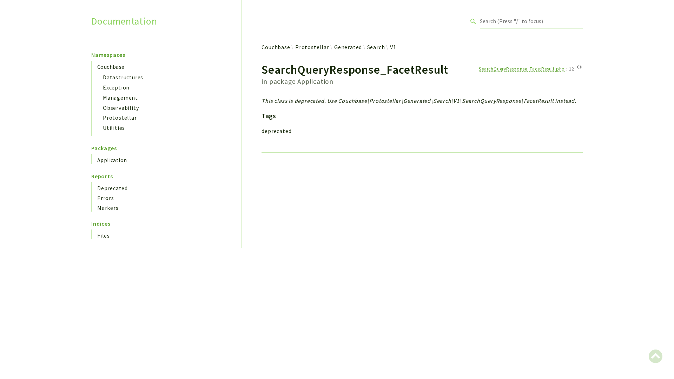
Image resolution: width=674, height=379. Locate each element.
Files (103, 235)
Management (120, 97)
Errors (105, 197)
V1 (393, 47)
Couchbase (111, 66)
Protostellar (120, 117)
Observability (121, 107)
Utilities (114, 127)
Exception (116, 87)
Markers (108, 207)
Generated (348, 47)
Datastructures (123, 77)
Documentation (124, 21)
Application (112, 160)
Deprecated (112, 188)
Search (376, 47)
